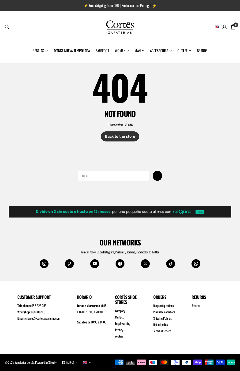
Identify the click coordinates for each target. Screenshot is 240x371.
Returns (195, 305)
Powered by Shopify (45, 362)
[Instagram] (44, 263)
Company (120, 310)
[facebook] (120, 263)
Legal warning (122, 323)
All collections (40, 55)
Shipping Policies (162, 318)
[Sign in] (224, 27)
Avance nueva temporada (71, 50)
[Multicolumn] (120, 210)
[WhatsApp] (195, 263)
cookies (119, 336)
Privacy (119, 329)
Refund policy (160, 324)
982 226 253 (38, 305)
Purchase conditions (164, 311)
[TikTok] (170, 263)
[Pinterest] (69, 263)
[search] (7, 27)
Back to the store (120, 136)
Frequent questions (163, 305)
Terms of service (162, 330)
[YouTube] (94, 263)
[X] (145, 263)
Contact (119, 317)
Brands (202, 50)
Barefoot (102, 50)
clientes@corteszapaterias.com (42, 318)
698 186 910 (38, 311)
